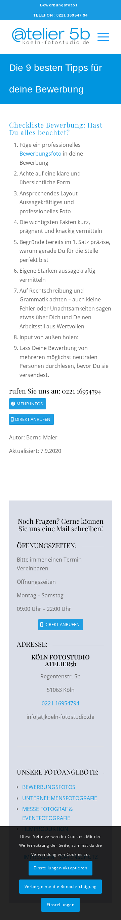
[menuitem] (59, 5)
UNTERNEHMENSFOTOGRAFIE (59, 798)
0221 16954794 (60, 703)
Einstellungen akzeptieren (60, 868)
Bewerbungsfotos (59, 5)
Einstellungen (61, 905)
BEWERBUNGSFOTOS (48, 787)
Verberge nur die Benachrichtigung (61, 886)
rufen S (20, 390)
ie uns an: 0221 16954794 (66, 390)
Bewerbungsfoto (40, 153)
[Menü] (100, 36)
